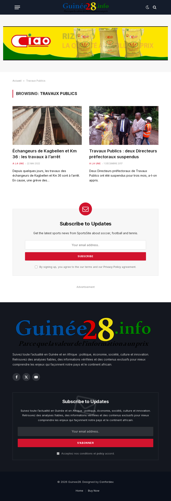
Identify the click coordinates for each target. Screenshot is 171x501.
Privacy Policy (112, 266)
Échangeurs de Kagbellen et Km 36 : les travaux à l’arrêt (45, 153)
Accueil (17, 80)
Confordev (106, 481)
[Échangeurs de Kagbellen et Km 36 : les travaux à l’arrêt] (47, 125)
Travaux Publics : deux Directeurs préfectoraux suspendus (123, 153)
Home (79, 490)
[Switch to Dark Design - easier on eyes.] (147, 7)
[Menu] (17, 7)
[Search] (154, 7)
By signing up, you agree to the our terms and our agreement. (87, 266)
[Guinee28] (85, 7)
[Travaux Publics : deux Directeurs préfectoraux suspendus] (123, 125)
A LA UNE (18, 163)
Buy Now (93, 490)
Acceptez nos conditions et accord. (87, 453)
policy (100, 453)
